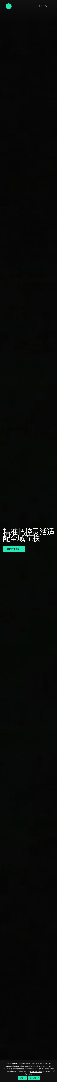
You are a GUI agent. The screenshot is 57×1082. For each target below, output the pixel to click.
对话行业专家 (13, 549)
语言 (40, 6)
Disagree (34, 1078)
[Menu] (52, 5)
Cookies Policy (36, 1071)
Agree (23, 1078)
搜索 (46, 6)
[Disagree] (53, 1071)
